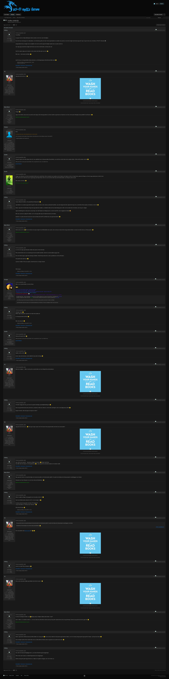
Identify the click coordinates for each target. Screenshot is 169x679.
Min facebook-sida (28, 65)
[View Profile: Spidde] (9, 158)
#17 (154, 457)
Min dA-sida (23, 65)
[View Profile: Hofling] (9, 34)
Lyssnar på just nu (19, 292)
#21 (154, 561)
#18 (154, 472)
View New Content (158, 14)
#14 (154, 364)
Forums (12, 14)
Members (18, 14)
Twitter (30, 292)
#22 (154, 576)
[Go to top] (84, 676)
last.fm (17, 163)
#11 (154, 307)
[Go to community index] (21, 5)
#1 (155, 30)
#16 (154, 422)
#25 (154, 648)
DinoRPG (34, 292)
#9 (155, 245)
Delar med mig (26, 292)
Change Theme (11, 675)
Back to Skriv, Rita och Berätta (160, 670)
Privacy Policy (26, 675)
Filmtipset (20, 163)
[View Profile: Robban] (9, 134)
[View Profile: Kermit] (9, 180)
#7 (155, 197)
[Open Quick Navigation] (164, 14)
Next (14, 670)
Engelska (17, 675)
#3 (155, 107)
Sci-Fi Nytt (6, 14)
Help (21, 675)
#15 (154, 400)
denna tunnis (27, 530)
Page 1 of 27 (6, 670)
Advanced (163, 17)
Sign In (157, 3)
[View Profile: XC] (9, 78)
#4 (155, 127)
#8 (155, 225)
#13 (154, 348)
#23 (154, 612)
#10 (154, 279)
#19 (154, 492)
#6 (155, 171)
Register (161, 3)
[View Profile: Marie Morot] (9, 111)
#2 (155, 71)
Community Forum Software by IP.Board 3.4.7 (158, 675)
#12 (154, 331)
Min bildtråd (18, 65)
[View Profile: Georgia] (9, 286)
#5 (155, 154)
